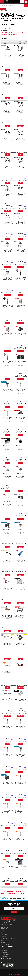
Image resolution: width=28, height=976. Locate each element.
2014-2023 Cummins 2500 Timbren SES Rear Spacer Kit (20, 755)
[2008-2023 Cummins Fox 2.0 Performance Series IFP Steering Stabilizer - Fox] (4, 663)
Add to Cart (20, 659)
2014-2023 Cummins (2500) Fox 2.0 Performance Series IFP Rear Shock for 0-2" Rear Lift (7, 729)
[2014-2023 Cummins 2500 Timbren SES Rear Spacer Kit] (20, 750)
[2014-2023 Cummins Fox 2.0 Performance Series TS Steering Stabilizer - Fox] (4, 859)
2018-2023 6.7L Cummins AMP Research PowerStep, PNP (20, 867)
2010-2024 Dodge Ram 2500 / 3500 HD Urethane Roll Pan (7, 699)
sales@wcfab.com (6, 962)
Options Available (7, 659)
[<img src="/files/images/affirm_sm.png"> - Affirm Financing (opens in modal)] (14, 898)
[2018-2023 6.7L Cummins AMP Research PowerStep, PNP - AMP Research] (17, 859)
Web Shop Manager (16, 974)
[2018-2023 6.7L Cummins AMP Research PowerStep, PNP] (20, 862)
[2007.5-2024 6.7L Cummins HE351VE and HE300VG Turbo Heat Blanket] (20, 637)
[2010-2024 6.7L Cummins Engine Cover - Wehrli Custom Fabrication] (17, 663)
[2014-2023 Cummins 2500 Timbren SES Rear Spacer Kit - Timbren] (17, 746)
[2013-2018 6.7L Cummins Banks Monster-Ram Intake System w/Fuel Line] (20, 693)
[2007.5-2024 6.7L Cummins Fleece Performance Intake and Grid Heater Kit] (7, 637)
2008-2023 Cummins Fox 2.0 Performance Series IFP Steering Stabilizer (7, 671)
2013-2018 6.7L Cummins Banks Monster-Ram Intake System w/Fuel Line (20, 699)
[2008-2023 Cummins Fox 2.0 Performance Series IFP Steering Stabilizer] (7, 665)
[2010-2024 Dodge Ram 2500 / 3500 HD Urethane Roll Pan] (7, 693)
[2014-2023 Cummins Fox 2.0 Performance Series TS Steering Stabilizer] (7, 862)
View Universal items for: (12, 892)
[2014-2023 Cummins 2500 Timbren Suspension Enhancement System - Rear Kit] (7, 778)
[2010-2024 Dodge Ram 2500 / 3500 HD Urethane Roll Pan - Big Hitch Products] (4, 691)
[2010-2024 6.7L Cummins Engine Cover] (20, 665)
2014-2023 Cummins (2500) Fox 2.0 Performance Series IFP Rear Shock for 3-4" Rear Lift (20, 729)
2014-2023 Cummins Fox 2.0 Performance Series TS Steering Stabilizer (7, 867)
